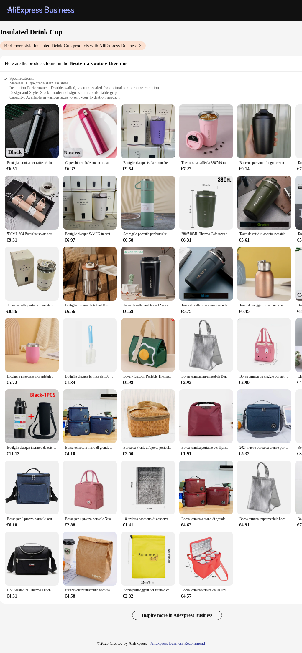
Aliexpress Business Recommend (177, 643)
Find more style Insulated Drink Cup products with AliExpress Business (70, 45)
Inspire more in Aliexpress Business (177, 615)
